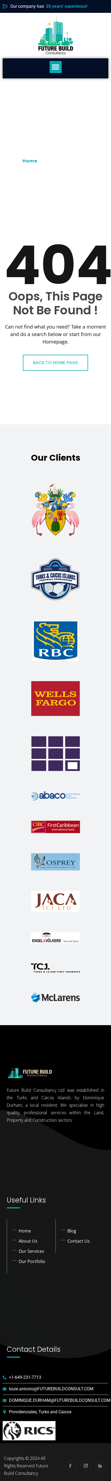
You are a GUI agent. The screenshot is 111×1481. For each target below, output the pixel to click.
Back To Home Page (55, 363)
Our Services (31, 1251)
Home (31, 161)
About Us (28, 1241)
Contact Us (78, 1241)
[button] (56, 67)
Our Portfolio (32, 1261)
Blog (71, 1231)
